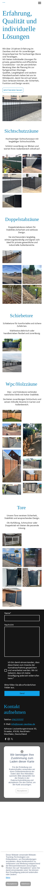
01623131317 (17, 719)
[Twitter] (12, 739)
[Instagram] (9, 739)
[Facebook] (5, 739)
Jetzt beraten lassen (13, 90)
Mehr (8, 878)
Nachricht (9, 625)
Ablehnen (25, 884)
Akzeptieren (22, 791)
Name (7, 613)
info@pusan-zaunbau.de (23, 724)
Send (22, 693)
